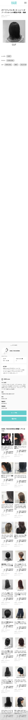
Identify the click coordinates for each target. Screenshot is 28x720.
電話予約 (14, 419)
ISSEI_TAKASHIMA (15, 351)
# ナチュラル (10, 60)
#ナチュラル (8, 64)
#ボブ (16, 64)
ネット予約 (14, 413)
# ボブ (9, 56)
